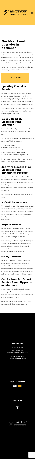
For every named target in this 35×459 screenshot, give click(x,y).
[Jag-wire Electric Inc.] (6, 12)
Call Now (15, 77)
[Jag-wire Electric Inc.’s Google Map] (17, 408)
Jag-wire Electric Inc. (17, 10)
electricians (9, 63)
